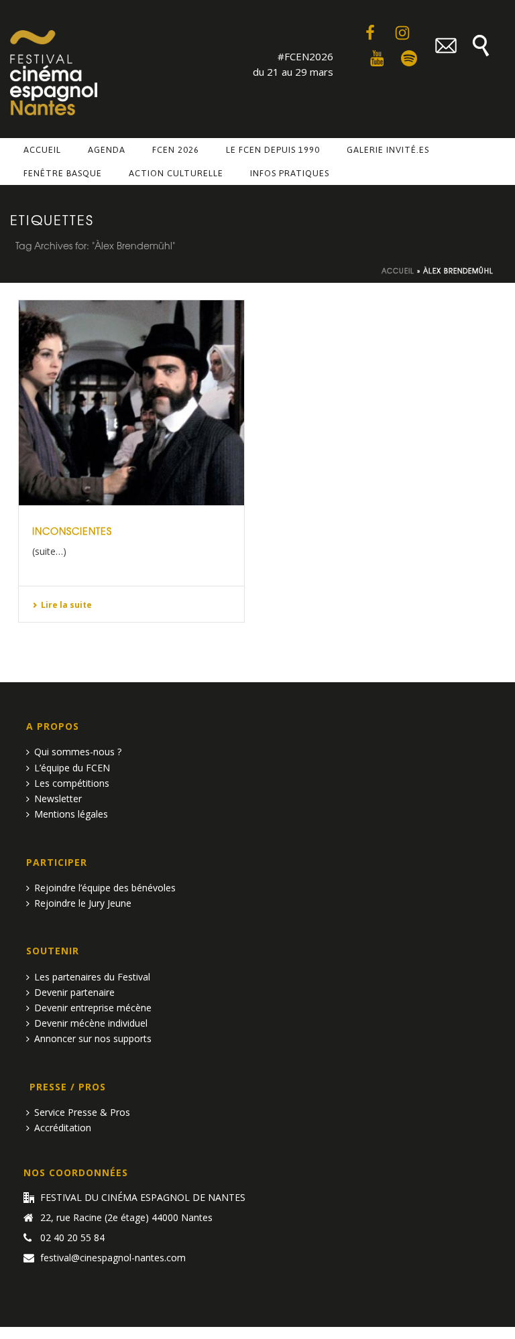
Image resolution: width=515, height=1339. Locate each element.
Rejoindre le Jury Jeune (82, 903)
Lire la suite (66, 605)
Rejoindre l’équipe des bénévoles (105, 887)
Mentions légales (71, 814)
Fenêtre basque (62, 173)
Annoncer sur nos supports (93, 1038)
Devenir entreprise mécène (93, 1007)
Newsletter (58, 798)
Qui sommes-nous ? (77, 751)
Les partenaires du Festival (92, 976)
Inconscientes (72, 530)
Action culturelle (176, 173)
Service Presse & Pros (82, 1112)
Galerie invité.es (388, 150)
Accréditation (62, 1127)
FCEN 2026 (175, 150)
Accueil (42, 150)
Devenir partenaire (74, 992)
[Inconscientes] (131, 402)
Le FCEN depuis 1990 (273, 150)
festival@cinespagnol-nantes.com (113, 1258)
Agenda (106, 150)
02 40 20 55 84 (72, 1238)
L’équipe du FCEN (72, 767)
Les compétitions (71, 783)
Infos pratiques (289, 173)
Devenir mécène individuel (91, 1023)
